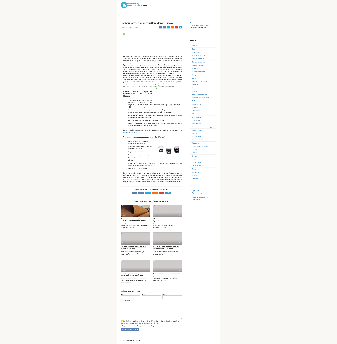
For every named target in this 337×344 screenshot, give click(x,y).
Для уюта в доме (198, 75)
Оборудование (197, 114)
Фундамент (196, 172)
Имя (122, 294)
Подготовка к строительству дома (203, 127)
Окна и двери (196, 117)
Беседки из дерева (198, 62)
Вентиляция (196, 68)
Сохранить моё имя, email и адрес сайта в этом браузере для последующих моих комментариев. (151, 326)
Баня (205, 25)
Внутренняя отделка (198, 72)
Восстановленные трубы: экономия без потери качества (133, 220)
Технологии (196, 169)
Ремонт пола (196, 136)
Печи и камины (197, 123)
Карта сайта (195, 191)
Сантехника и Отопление (200, 146)
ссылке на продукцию (130, 132)
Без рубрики (196, 52)
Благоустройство (197, 65)
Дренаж (195, 78)
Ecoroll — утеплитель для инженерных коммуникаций (132, 275)
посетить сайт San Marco (131, 179)
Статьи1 (194, 153)
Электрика (195, 179)
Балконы (195, 46)
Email (144, 294)
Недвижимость (197, 104)
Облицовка (196, 110)
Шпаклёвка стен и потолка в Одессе (164, 220)
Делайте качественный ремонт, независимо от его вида (166, 247)
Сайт (163, 294)
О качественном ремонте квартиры (167, 274)
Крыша (194, 91)
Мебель (194, 101)
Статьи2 (194, 156)
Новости (195, 107)
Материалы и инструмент (200, 98)
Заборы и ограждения (199, 81)
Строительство (197, 162)
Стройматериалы (197, 166)
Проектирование (197, 130)
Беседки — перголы (198, 55)
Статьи (194, 149)
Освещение (196, 120)
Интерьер (195, 85)
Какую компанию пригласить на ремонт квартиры (133, 247)
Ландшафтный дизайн (199, 94)
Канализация (196, 88)
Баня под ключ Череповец (197, 22)
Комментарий (125, 300)
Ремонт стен (196, 143)
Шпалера (195, 175)
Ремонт (137, 27)
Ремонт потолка (197, 140)
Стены (194, 159)
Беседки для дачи (198, 59)
